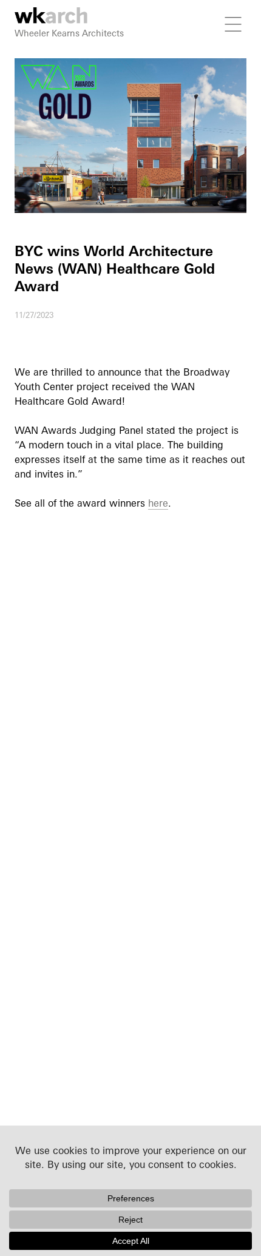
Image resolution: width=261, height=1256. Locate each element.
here (158, 503)
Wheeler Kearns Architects (69, 33)
